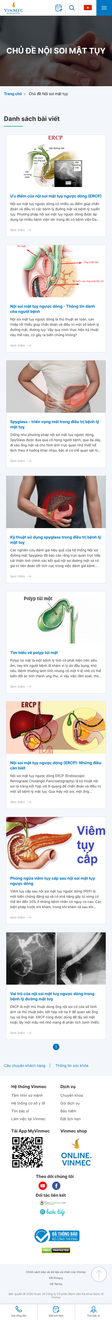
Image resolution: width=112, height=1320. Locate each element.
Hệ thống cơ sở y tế (28, 1103)
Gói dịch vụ (70, 1103)
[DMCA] (56, 1250)
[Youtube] (43, 1186)
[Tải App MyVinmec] (27, 1152)
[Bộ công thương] (56, 1236)
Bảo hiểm (68, 1111)
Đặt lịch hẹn (70, 1119)
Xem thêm (17, 230)
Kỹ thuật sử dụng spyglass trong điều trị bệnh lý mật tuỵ (55, 540)
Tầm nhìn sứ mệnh (27, 1095)
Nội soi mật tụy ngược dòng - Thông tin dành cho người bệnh (52, 309)
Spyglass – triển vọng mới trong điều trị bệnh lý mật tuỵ (54, 424)
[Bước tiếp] (53, 1212)
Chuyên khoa (71, 1095)
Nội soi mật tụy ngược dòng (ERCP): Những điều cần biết (55, 765)
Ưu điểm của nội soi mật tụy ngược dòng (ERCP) (56, 196)
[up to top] (99, 1274)
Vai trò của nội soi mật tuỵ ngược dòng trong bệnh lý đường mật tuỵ (52, 996)
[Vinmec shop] (76, 1152)
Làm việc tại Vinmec (28, 1119)
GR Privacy (56, 1278)
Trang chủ (13, 94)
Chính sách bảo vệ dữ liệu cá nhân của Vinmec (56, 1272)
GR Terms (56, 1284)
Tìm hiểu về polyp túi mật (34, 652)
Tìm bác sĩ (20, 1111)
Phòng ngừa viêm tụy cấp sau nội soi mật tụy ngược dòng (52, 881)
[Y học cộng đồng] (53, 1203)
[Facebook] (56, 1186)
